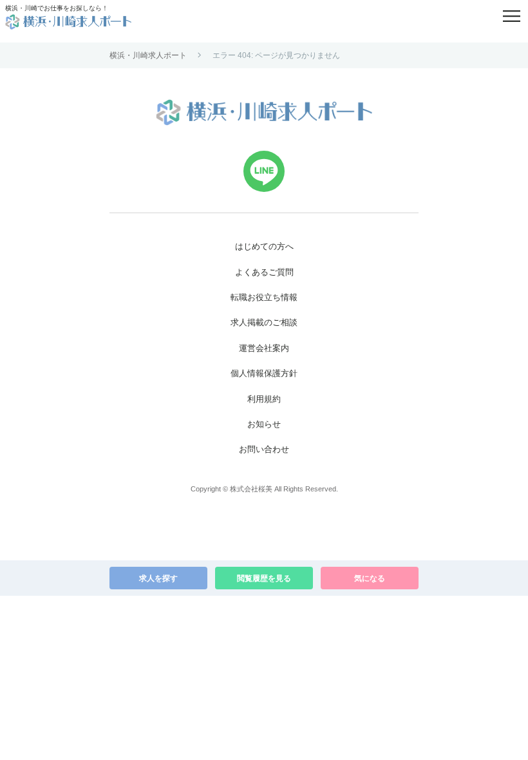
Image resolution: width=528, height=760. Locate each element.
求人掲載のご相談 (264, 322)
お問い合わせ (264, 449)
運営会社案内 (264, 348)
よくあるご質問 (264, 272)
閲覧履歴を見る (264, 578)
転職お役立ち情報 (264, 297)
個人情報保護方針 (264, 373)
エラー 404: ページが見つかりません (276, 55)
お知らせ (264, 424)
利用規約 (264, 399)
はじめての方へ (264, 246)
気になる (369, 578)
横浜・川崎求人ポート (148, 55)
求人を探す (158, 578)
